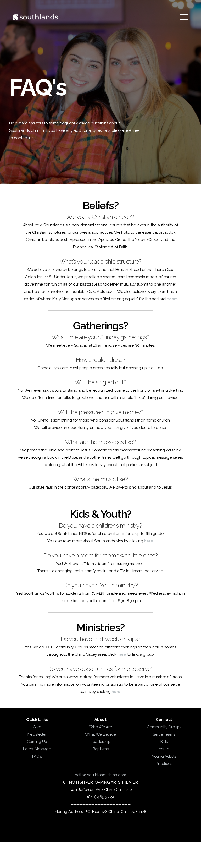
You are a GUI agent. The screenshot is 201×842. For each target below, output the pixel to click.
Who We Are (100, 727)
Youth (164, 749)
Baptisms (101, 749)
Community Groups (164, 727)
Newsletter (37, 734)
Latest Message (37, 749)
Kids (164, 741)
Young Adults (164, 756)
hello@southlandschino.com (100, 775)
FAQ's (37, 756)
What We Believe (100, 734)
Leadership (100, 741)
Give (37, 727)
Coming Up (37, 741)
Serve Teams (164, 734)
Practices (164, 763)
